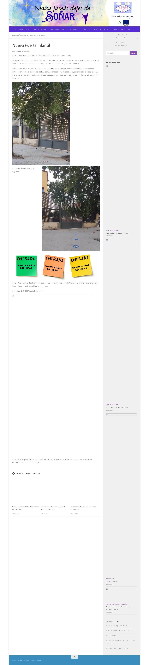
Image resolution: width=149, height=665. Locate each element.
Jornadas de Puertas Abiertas (118, 648)
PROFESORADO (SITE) (122, 29)
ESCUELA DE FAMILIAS (101, 29)
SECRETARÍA (54, 29)
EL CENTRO (23, 29)
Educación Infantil (20, 35)
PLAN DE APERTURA (39, 29)
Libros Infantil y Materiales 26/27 (118, 233)
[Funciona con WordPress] (21, 660)
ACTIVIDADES (74, 29)
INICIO (14, 29)
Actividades (110, 579)
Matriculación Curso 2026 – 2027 (117, 407)
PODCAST (87, 29)
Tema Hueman (36, 660)
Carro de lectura (112, 581)
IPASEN (64, 29)
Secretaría (123, 604)
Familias (32, 35)
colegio (18, 51)
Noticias (41, 35)
